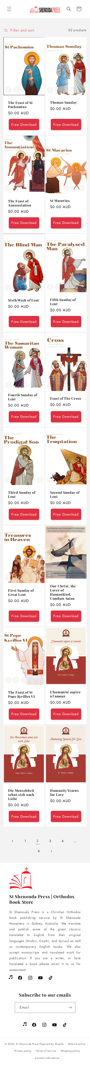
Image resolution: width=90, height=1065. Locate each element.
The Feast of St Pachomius (20, 104)
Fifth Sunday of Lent (63, 302)
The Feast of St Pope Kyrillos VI (21, 694)
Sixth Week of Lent (23, 300)
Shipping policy (70, 1051)
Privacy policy (23, 1051)
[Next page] (51, 851)
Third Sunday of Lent (22, 495)
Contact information (47, 1058)
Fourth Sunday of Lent (22, 397)
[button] (9, 9)
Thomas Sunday (63, 102)
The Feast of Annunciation (19, 203)
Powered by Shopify (51, 1044)
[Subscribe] (70, 1007)
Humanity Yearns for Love (64, 792)
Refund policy (76, 1044)
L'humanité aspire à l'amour (65, 694)
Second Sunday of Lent (65, 495)
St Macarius (60, 200)
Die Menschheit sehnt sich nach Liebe (21, 795)
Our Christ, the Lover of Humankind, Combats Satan (63, 592)
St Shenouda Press (27, 1044)
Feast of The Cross (65, 398)
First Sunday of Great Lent (21, 592)
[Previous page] (13, 841)
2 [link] (37, 840)
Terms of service (46, 1051)
